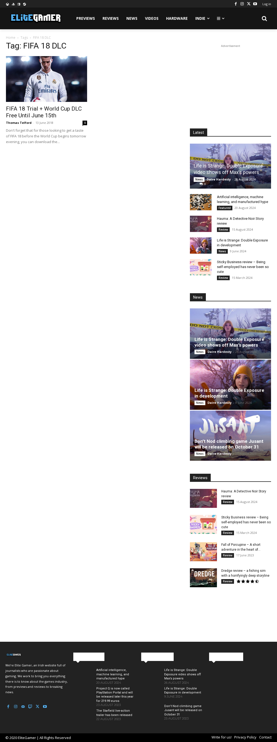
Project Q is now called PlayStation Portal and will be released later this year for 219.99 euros (114, 695)
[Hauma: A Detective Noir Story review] (201, 224)
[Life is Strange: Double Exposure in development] (201, 245)
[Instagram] (242, 4)
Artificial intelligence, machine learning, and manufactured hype (112, 674)
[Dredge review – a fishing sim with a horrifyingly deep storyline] (203, 577)
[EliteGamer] (35, 18)
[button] (264, 18)
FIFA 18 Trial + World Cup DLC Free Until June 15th (44, 112)
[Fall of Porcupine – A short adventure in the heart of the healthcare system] (203, 551)
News (199, 179)
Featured (225, 208)
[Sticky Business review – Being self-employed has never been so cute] (201, 267)
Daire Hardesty (219, 179)
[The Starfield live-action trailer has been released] (82, 716)
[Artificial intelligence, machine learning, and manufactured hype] (201, 202)
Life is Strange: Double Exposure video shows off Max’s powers (229, 342)
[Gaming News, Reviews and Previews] (36, 655)
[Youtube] (255, 4)
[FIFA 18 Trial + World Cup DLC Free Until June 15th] (46, 79)
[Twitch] (30, 706)
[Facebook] (236, 4)
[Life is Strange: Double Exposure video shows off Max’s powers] (230, 333)
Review (223, 229)
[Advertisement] (230, 83)
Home (10, 37)
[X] (248, 4)
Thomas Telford (19, 123)
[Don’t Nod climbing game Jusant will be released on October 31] (230, 436)
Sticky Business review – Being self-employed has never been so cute (243, 267)
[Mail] (23, 706)
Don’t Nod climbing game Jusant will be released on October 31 (228, 444)
